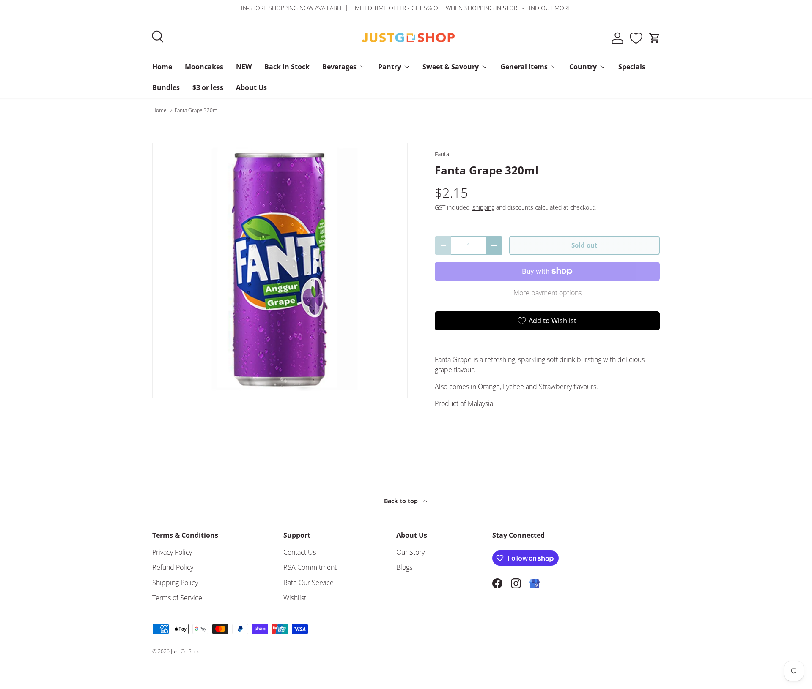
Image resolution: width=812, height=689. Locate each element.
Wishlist (294, 597)
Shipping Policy (175, 582)
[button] (654, 38)
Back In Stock (287, 66)
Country (583, 66)
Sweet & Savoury (450, 66)
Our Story (410, 552)
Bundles (166, 87)
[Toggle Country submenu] (603, 67)
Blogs (404, 567)
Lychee (513, 386)
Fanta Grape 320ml (197, 110)
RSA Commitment (310, 567)
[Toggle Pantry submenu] (407, 67)
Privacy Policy (172, 552)
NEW (244, 66)
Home (162, 66)
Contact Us (299, 552)
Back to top (402, 501)
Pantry (389, 66)
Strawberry (555, 386)
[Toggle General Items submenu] (554, 67)
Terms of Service (177, 597)
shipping (483, 207)
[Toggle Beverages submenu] (362, 67)
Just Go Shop (185, 651)
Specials (631, 66)
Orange (489, 386)
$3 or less (207, 87)
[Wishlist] (636, 38)
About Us (251, 87)
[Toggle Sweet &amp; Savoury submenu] (485, 67)
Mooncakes (204, 66)
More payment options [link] (547, 292)
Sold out (584, 245)
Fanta (442, 154)
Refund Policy (172, 567)
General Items (524, 66)
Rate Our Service (308, 582)
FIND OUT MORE (548, 8)
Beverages (339, 66)
